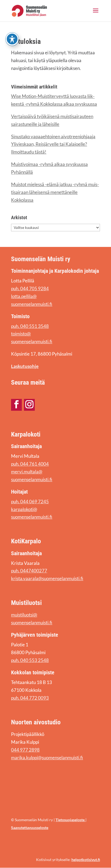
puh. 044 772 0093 (30, 698)
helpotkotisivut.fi (85, 859)
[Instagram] (29, 404)
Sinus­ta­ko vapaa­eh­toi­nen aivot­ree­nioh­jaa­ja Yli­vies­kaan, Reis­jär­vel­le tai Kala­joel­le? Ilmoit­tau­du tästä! (53, 144)
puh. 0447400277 (29, 570)
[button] (95, 14)
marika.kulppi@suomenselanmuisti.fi (47, 757)
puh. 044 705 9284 (30, 288)
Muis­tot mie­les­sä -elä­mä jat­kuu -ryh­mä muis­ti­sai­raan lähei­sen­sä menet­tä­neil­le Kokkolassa (55, 192)
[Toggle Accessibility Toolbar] (12, 39)
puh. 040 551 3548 (30, 326)
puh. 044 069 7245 (30, 501)
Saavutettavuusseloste (29, 827)
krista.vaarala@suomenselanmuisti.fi (47, 578)
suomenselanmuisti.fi (31, 622)
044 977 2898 (25, 750)
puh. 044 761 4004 (30, 464)
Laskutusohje (25, 366)
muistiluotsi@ (24, 615)
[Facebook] (16, 404)
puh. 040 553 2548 (30, 660)
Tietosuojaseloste (70, 819)
